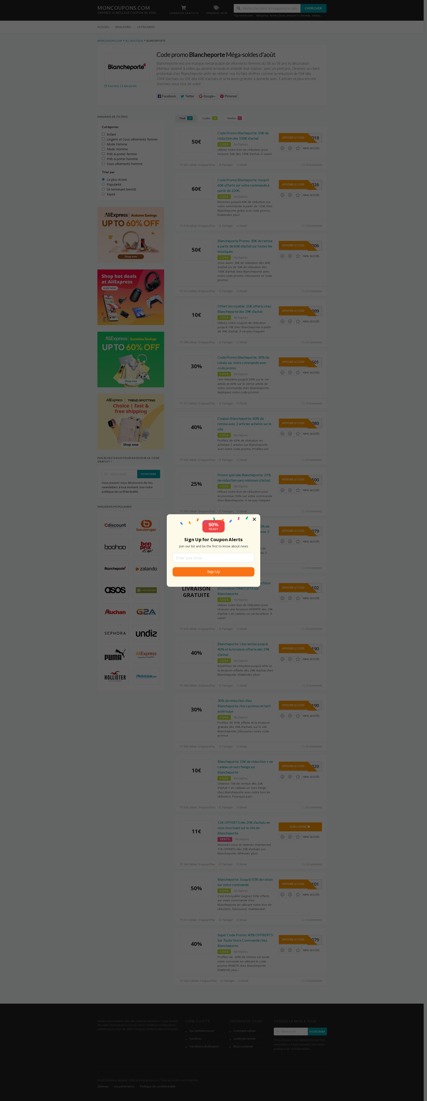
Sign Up (213, 572)
